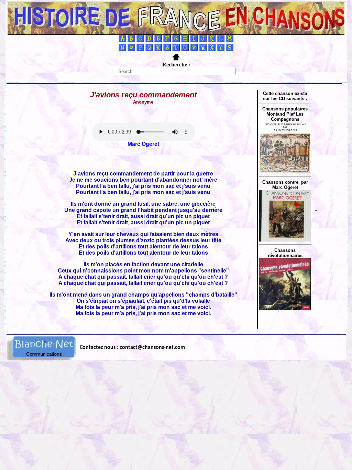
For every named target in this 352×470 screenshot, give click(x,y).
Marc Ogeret (143, 144)
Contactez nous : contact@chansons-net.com (132, 347)
